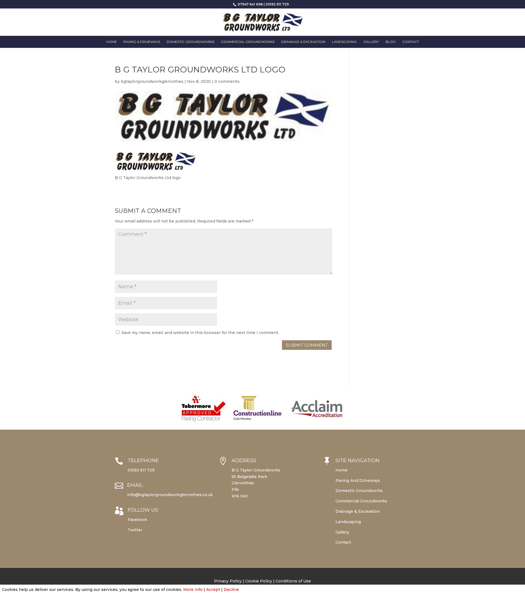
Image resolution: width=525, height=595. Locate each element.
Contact (410, 42)
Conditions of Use (293, 581)
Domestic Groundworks (190, 42)
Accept (213, 589)
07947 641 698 (250, 4)
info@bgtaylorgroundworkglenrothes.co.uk (170, 494)
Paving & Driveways (141, 42)
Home (111, 42)
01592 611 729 (277, 4)
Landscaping (344, 42)
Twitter (135, 529)
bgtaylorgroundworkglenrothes (152, 81)
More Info (193, 589)
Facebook (137, 519)
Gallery (371, 42)
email (135, 485)
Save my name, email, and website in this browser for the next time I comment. (200, 332)
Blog (391, 42)
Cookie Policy (258, 581)
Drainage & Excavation (303, 42)
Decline (231, 589)
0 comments (227, 81)
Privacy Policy (228, 581)
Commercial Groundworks (248, 42)
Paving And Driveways (358, 480)
